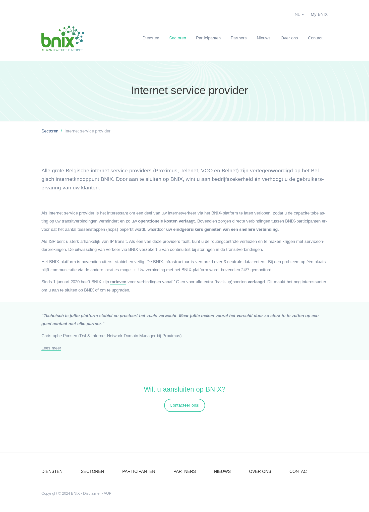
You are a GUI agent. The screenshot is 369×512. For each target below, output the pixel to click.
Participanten (208, 38)
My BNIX (319, 14)
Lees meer (51, 348)
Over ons (289, 38)
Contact (315, 38)
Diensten (151, 38)
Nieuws (264, 38)
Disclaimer (92, 493)
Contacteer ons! (185, 405)
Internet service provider (189, 90)
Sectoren (177, 38)
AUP (107, 493)
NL (297, 14)
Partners (239, 38)
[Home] (65, 38)
